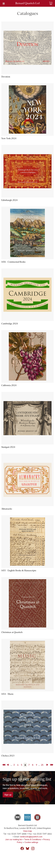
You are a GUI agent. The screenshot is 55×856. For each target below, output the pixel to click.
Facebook (22, 848)
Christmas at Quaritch (12, 632)
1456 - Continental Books (13, 262)
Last (52, 765)
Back (8, 765)
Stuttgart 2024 (8, 447)
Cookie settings (31, 842)
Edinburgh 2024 (9, 200)
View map (27, 831)
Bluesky (27, 848)
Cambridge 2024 (9, 323)
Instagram (32, 848)
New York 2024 (8, 138)
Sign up (7, 794)
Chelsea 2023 (7, 755)
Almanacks (6, 509)
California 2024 (8, 385)
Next (47, 765)
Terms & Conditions (32, 839)
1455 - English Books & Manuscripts (18, 570)
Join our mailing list (13, 839)
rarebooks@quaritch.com (31, 836)
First (4, 765)
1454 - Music (7, 694)
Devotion (5, 76)
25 (42, 765)
